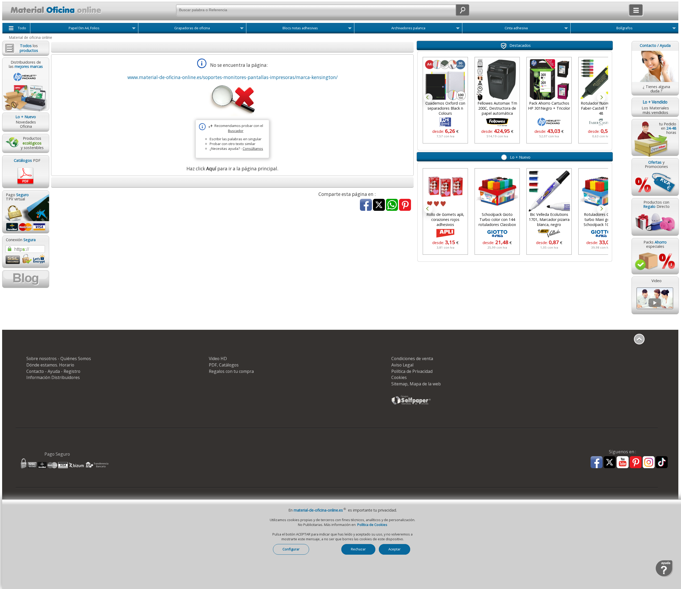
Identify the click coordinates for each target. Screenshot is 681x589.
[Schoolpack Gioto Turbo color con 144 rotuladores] (497, 191)
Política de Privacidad (412, 371)
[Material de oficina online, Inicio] (52, 14)
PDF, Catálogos (224, 365)
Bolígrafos (624, 28)
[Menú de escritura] (674, 29)
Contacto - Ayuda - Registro (53, 371)
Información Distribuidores (53, 377)
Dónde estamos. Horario (50, 365)
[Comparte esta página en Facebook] (366, 205)
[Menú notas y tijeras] (350, 29)
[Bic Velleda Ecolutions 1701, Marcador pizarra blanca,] (549, 191)
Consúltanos (253, 148)
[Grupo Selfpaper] (411, 404)
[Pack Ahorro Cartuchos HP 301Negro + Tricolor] (548, 80)
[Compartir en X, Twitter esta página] (379, 205)
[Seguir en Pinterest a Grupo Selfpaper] (636, 462)
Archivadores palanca (408, 28)
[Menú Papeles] (134, 29)
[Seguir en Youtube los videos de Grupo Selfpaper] (623, 462)
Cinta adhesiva (516, 28)
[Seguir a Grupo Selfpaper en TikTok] (662, 462)
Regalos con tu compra (231, 371)
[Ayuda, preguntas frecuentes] (664, 575)
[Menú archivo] (458, 29)
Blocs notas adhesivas (300, 28)
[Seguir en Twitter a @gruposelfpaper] (610, 462)
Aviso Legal (402, 365)
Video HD (218, 358)
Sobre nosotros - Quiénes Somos (58, 358)
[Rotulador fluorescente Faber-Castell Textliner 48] (600, 80)
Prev (428, 97)
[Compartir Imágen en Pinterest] (405, 205)
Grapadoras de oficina (192, 28)
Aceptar (394, 549)
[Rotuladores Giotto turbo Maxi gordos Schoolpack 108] (601, 191)
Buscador (235, 130)
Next (601, 97)
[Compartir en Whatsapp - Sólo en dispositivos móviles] (392, 205)
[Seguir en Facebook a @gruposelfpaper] (597, 462)
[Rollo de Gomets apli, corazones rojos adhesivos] (445, 191)
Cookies (399, 377)
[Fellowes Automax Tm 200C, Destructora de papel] (496, 80)
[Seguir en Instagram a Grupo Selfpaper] (649, 462)
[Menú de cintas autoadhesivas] (566, 29)
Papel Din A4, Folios (84, 28)
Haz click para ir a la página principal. (232, 169)
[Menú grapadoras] (242, 29)
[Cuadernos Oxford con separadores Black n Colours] (444, 80)
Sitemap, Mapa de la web (416, 384)
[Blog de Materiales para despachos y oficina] (25, 279)
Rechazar (358, 549)
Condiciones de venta (412, 358)
